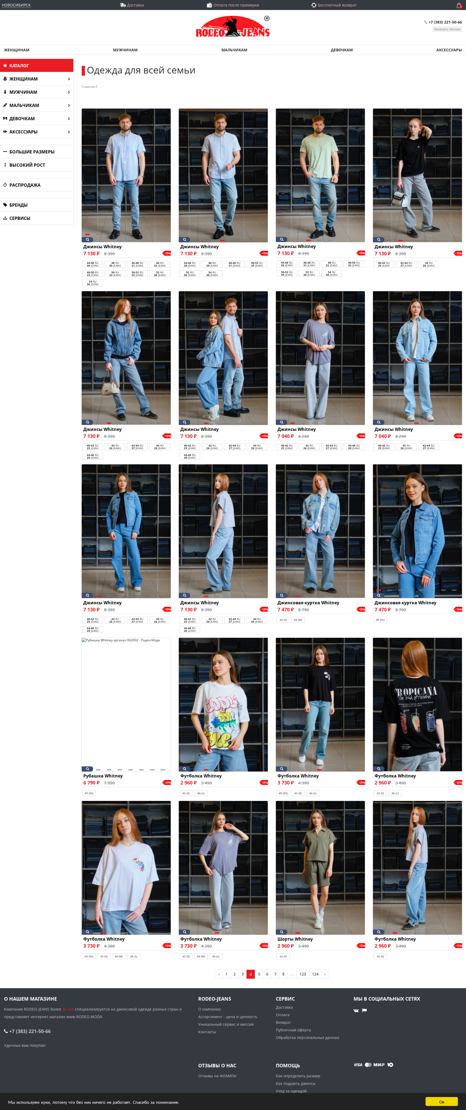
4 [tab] (434, 238)
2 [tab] (99, 232)
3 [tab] (110, 232)
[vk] (357, 1010)
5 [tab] (337, 421)
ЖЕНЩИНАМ (16, 49)
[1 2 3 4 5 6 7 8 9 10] (126, 175)
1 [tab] (88, 232)
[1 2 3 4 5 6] (320, 358)
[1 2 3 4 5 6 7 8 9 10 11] (417, 531)
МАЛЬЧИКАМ (234, 49)
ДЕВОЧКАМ (342, 49)
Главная (88, 86)
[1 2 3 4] (417, 175)
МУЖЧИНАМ (125, 49)
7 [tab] (153, 232)
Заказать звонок (447, 29)
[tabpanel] (126, 175)
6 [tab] (142, 232)
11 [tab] (428, 594)
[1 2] (223, 868)
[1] (223, 175)
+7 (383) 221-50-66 (445, 22)
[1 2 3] (320, 175)
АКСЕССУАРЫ (449, 49)
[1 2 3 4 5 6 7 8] (126, 705)
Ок (441, 1101)
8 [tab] (164, 232)
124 (315, 974)
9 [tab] (121, 238)
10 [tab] (132, 238)
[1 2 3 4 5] (320, 531)
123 (303, 974)
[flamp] (364, 1010)
